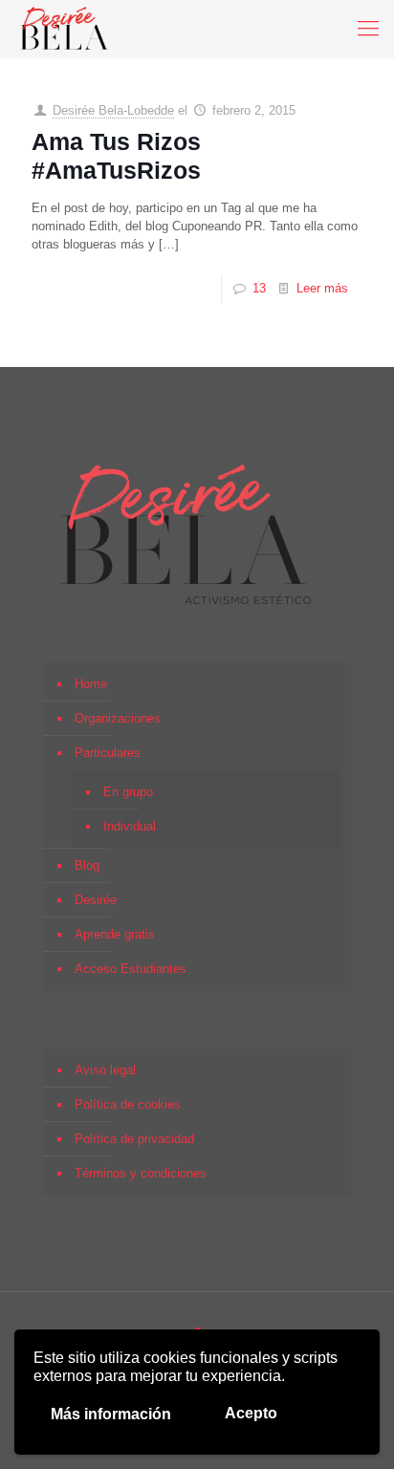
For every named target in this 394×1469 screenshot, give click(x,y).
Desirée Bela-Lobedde (113, 110)
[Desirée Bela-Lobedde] (64, 29)
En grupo (128, 792)
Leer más (322, 288)
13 (259, 288)
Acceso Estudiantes (130, 968)
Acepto (251, 1413)
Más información (111, 1414)
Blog (87, 865)
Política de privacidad (134, 1139)
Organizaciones (118, 718)
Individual (129, 826)
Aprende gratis (115, 934)
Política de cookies (128, 1104)
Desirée (96, 900)
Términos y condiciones (141, 1173)
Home (91, 684)
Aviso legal (105, 1070)
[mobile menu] (368, 28)
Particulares (108, 752)
